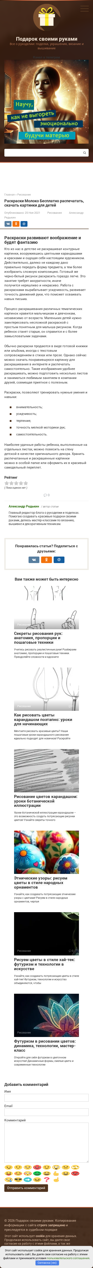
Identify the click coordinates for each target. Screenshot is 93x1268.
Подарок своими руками (46, 39)
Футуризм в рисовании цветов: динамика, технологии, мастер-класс (45, 1046)
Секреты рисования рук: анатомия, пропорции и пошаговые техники (38, 638)
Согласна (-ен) (47, 1262)
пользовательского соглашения (68, 1258)
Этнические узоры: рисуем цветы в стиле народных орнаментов (40, 883)
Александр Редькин (24, 506)
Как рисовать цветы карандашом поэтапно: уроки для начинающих (43, 720)
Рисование (54, 212)
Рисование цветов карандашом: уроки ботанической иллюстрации (45, 801)
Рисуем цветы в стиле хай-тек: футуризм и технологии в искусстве (44, 964)
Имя (7, 1091)
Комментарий (15, 1120)
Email (8, 1106)
